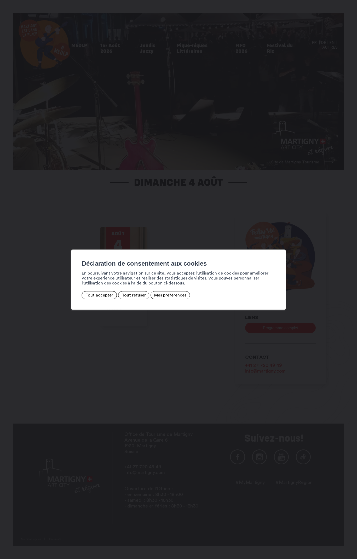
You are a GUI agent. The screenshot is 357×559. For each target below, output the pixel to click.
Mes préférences (170, 295)
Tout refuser (134, 295)
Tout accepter (99, 295)
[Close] (281, 243)
